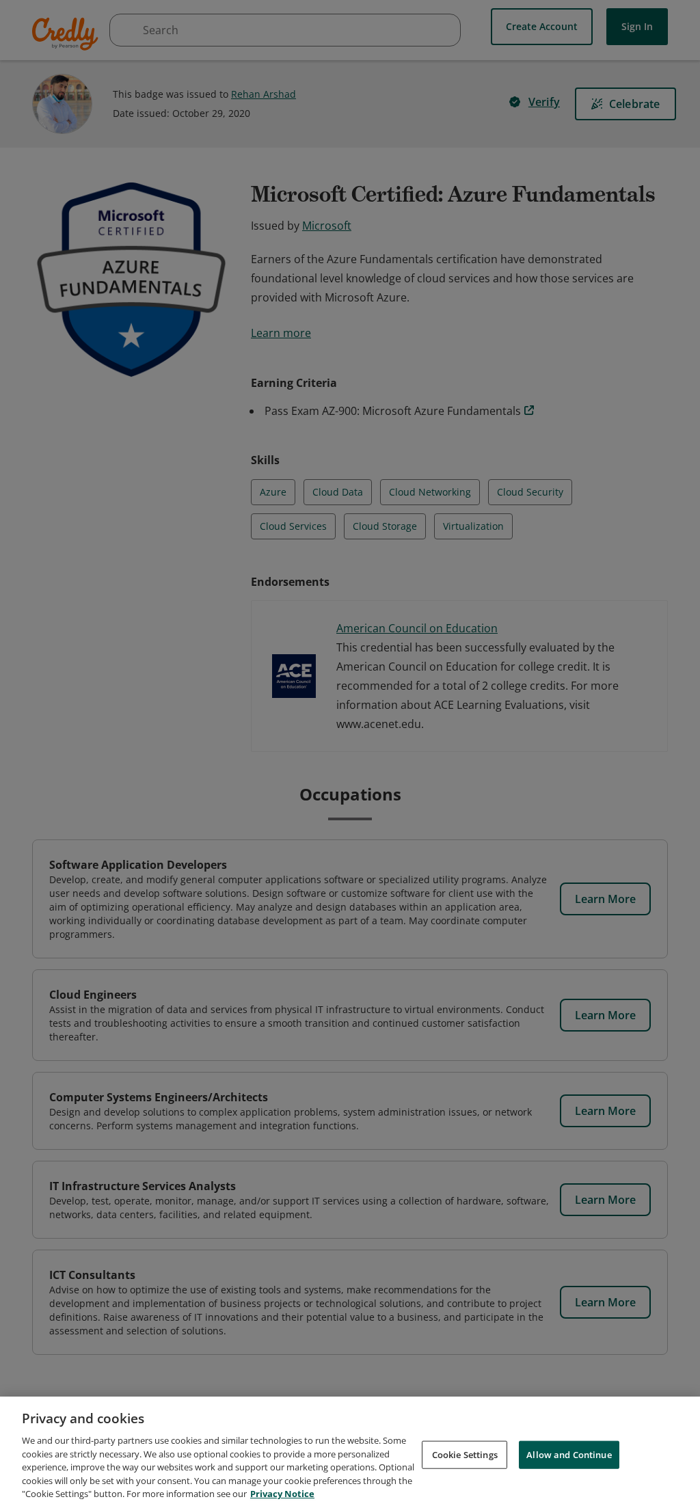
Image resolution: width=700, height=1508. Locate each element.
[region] (350, 1452)
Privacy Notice (282, 1493)
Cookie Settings (465, 1454)
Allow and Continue (568, 1454)
